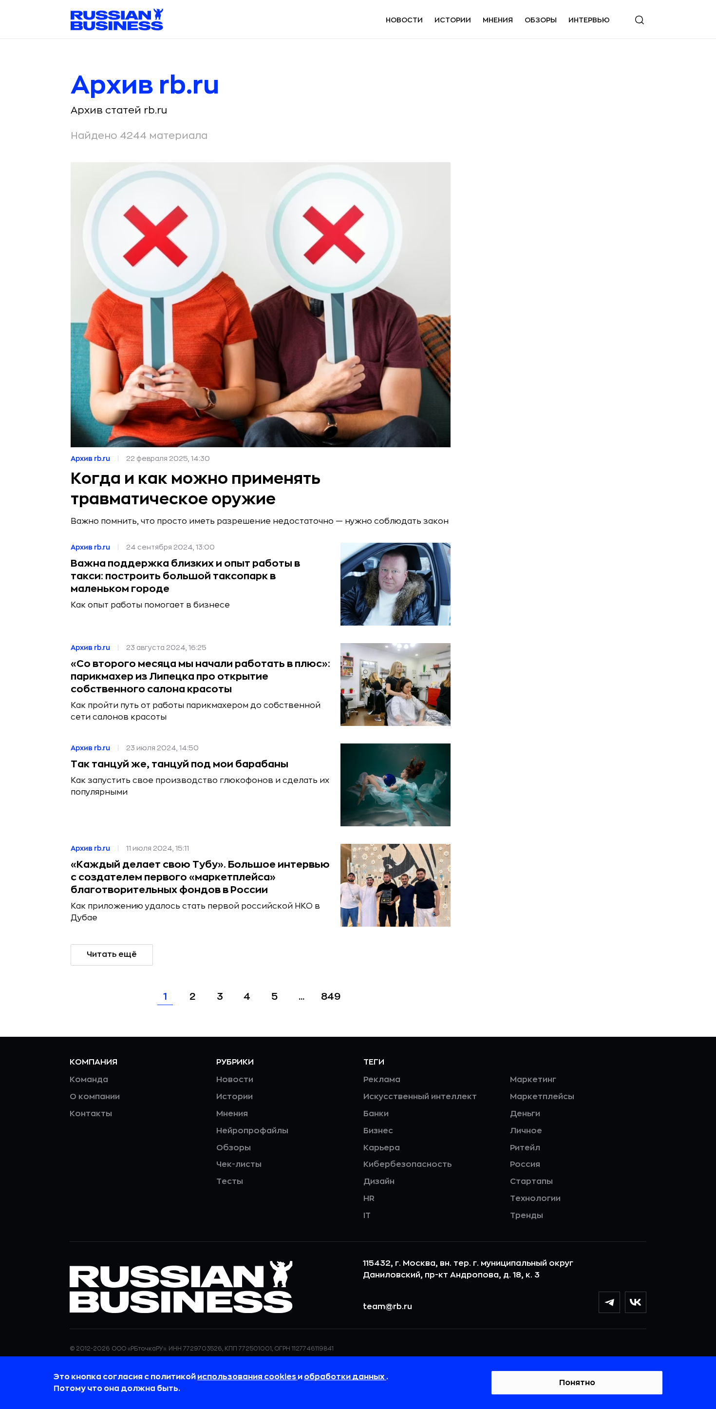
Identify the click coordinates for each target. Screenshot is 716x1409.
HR (369, 1198)
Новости (404, 20)
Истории (452, 20)
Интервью (589, 20)
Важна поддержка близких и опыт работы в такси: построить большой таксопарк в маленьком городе (185, 576)
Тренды (526, 1215)
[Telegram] (609, 1302)
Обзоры (541, 20)
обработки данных (345, 1377)
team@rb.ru (387, 1307)
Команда (89, 1080)
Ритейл (525, 1148)
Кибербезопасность (407, 1164)
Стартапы (531, 1181)
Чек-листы (239, 1164)
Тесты (229, 1181)
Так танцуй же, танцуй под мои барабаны (179, 764)
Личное (526, 1131)
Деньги (525, 1114)
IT (367, 1215)
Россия (525, 1164)
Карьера (381, 1148)
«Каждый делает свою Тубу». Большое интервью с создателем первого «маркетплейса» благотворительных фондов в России (200, 877)
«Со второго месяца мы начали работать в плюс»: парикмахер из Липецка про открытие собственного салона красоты (200, 676)
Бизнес (378, 1131)
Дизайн (379, 1181)
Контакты (91, 1114)
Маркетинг (533, 1080)
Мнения (498, 20)
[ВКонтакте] (635, 1302)
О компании (95, 1097)
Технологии (535, 1198)
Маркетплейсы (542, 1097)
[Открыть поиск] (639, 20)
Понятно (577, 1383)
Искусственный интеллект (420, 1097)
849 (330, 996)
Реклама (381, 1080)
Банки (376, 1114)
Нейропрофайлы (252, 1131)
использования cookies (247, 1377)
